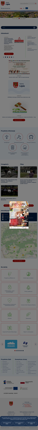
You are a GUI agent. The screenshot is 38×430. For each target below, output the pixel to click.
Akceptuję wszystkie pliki (7, 423)
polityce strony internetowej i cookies (22, 419)
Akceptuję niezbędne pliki (19, 423)
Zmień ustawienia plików (31, 423)
